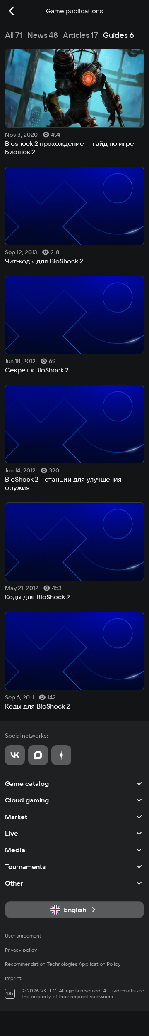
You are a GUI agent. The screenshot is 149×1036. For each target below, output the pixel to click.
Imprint (13, 978)
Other (14, 883)
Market (16, 816)
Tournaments (25, 866)
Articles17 (80, 35)
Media (15, 850)
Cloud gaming (27, 800)
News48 (42, 35)
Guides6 (118, 35)
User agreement (23, 936)
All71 (13, 35)
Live (11, 833)
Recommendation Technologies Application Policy (63, 964)
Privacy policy (21, 950)
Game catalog (27, 783)
